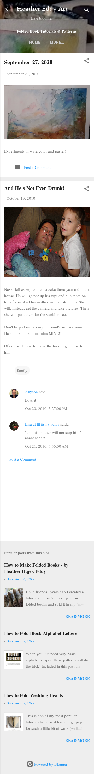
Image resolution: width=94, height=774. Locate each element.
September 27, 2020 (28, 62)
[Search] (87, 11)
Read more (77, 616)
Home (34, 42)
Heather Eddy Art (42, 8)
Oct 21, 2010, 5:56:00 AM (46, 446)
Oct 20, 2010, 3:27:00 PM (46, 408)
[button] (87, 61)
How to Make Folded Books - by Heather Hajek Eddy (36, 568)
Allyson (31, 391)
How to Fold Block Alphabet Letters (40, 633)
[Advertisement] (47, 499)
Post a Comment (22, 459)
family (22, 370)
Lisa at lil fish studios (42, 424)
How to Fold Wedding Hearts (33, 695)
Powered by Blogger (50, 764)
